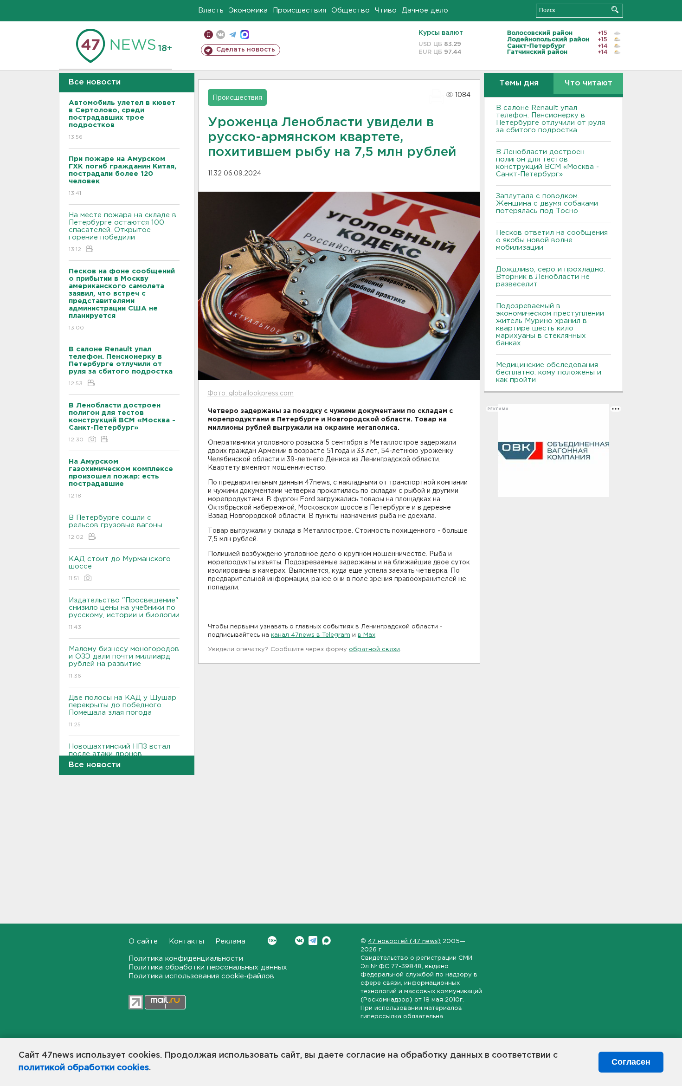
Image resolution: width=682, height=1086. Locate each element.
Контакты (186, 941)
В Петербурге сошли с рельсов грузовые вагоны (115, 527)
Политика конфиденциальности (186, 959)
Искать (614, 9)
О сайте (143, 941)
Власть (211, 10)
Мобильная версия (208, 34)
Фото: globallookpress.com (250, 393)
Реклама (230, 941)
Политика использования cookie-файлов (201, 976)
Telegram (313, 940)
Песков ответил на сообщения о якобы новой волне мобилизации (552, 240)
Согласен (630, 1062)
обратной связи (374, 649)
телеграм (232, 34)
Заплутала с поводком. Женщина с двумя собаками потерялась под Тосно (547, 203)
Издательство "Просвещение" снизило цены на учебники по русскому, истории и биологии (124, 613)
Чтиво (386, 10)
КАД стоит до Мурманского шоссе (120, 568)
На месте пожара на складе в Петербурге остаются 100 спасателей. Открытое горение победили (122, 232)
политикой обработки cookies (84, 1068)
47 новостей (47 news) (404, 941)
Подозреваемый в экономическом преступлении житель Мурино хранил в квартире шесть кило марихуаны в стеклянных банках (550, 324)
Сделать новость (245, 49)
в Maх (366, 635)
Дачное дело (425, 10)
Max (326, 940)
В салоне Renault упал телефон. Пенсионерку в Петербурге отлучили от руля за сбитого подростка (550, 119)
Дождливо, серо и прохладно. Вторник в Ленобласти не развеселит (550, 276)
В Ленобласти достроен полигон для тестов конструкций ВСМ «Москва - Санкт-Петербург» (547, 163)
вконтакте (220, 34)
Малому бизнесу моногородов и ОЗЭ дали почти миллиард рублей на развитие (124, 662)
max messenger (244, 34)
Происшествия (299, 10)
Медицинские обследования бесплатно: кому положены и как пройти (548, 372)
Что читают (588, 83)
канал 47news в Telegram (310, 635)
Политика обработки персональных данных (208, 967)
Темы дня (519, 83)
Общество (350, 10)
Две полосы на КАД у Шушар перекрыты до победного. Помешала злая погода (122, 711)
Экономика (248, 10)
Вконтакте (299, 940)
